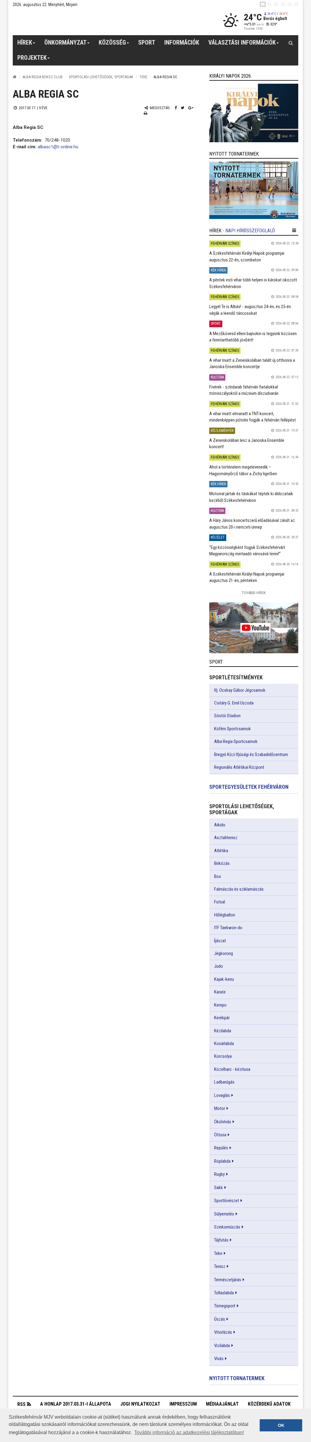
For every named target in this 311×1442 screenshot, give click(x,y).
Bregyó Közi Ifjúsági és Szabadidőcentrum (251, 754)
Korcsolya (223, 1056)
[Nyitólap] (14, 77)
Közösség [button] (112, 42)
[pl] (276, 4)
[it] (289, 4)
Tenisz (219, 1266)
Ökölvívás (222, 1121)
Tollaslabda (224, 1293)
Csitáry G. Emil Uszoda (234, 703)
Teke (143, 77)
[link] (253, 113)
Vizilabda (222, 1345)
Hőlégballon (224, 915)
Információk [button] (181, 42)
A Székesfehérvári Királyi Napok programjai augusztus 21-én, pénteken (246, 577)
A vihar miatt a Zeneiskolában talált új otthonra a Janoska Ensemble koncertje (252, 363)
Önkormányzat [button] (65, 42)
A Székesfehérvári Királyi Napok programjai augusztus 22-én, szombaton (246, 256)
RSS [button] (21, 1404)
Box (217, 876)
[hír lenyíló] (294, 230)
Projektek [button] (32, 57)
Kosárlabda (224, 1043)
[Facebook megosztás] (176, 108)
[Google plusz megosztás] (190, 108)
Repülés (221, 1148)
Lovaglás (222, 1095)
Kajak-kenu (224, 979)
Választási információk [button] (242, 42)
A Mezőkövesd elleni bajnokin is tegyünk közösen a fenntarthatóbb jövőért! (253, 337)
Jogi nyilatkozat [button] (140, 1404)
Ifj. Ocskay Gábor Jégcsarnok (239, 690)
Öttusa (220, 1135)
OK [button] (281, 1425)
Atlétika (221, 850)
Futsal (219, 902)
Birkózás (222, 863)
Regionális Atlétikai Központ (239, 767)
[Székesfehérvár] (68, 21)
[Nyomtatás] (145, 113)
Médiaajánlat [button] (222, 1404)
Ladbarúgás (224, 1082)
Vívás (219, 1358)
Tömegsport (224, 1306)
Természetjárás (227, 1279)
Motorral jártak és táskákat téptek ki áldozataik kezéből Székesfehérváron (251, 497)
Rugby (219, 1174)
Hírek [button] (24, 42)
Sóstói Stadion (227, 715)
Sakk (218, 1187)
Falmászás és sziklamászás (239, 889)
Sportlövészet (226, 1200)
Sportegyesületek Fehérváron (249, 787)
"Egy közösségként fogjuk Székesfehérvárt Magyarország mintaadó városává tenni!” (247, 550)
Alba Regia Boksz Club (42, 77)
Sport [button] (146, 42)
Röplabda (222, 1161)
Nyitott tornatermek (237, 1378)
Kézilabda (222, 1031)
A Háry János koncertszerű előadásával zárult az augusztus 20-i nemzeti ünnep (252, 523)
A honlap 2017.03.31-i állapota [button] (75, 1404)
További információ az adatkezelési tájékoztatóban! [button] (189, 1432)
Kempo (220, 1005)
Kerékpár (222, 1017)
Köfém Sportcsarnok (232, 728)
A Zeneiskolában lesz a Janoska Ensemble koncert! (246, 443)
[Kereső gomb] (290, 42)
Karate (220, 992)
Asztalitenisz (226, 837)
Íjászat (220, 940)
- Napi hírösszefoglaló (249, 231)
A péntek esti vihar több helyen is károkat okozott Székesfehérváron (253, 283)
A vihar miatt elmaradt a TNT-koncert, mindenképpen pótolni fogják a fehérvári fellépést (252, 417)
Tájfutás (221, 1240)
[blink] (296, 4)
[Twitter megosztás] (182, 108)
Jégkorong (223, 953)
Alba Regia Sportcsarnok (236, 741)
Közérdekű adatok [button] (269, 1404)
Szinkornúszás (227, 1227)
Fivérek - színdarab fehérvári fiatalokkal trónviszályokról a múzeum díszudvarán (244, 390)
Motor (219, 1108)
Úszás (219, 1319)
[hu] (263, 4)
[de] (283, 4)
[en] (269, 4)
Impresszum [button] (183, 1404)
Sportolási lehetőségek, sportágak (101, 77)
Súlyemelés (224, 1214)
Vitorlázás (223, 1332)
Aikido (219, 825)
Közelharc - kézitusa (232, 1069)
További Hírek (253, 592)
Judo (218, 966)
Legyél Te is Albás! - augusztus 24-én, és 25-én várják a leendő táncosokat (250, 310)
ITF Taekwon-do (228, 927)
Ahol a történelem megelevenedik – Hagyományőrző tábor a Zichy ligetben (243, 470)
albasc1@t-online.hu (58, 147)
